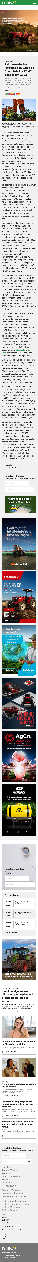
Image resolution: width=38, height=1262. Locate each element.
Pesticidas (7, 1182)
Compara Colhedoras (12, 1193)
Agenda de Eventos (11, 1176)
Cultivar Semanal (10, 1210)
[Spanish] (12, 94)
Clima (12, 988)
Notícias (6, 1167)
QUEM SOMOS (6, 1220)
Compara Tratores (11, 1190)
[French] (15, 94)
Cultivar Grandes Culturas (14, 1201)
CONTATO (5, 1223)
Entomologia (5, 1082)
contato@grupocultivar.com (9, 1252)
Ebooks (5, 1179)
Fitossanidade (9, 1185)
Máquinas (7, 1173)
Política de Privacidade (7, 1226)
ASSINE (4, 1215)
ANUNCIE (5, 1217)
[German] (18, 94)
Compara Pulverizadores (14, 1196)
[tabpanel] (19, 31)
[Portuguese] (6, 94)
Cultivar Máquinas (11, 1207)
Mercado (12, 61)
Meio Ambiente (6, 988)
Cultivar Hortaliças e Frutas (15, 1204)
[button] (34, 3)
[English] (9, 94)
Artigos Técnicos (10, 1170)
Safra (16, 988)
